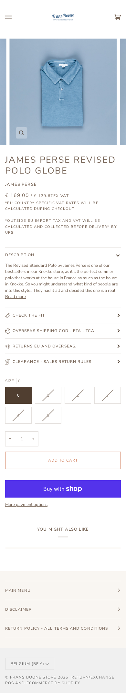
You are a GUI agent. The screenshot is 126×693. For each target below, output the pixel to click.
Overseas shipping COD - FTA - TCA (53, 330)
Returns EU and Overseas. (45, 346)
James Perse (21, 184)
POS (9, 683)
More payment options (26, 505)
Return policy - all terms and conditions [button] (56, 628)
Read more (15, 297)
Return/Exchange (92, 677)
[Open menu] (15, 17)
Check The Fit (29, 315)
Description (19, 254)
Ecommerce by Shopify (53, 683)
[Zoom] (21, 133)
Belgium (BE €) (27, 663)
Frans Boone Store (33, 677)
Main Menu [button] (18, 590)
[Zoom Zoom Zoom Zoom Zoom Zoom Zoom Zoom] (63, 92)
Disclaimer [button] (18, 609)
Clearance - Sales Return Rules (52, 361)
